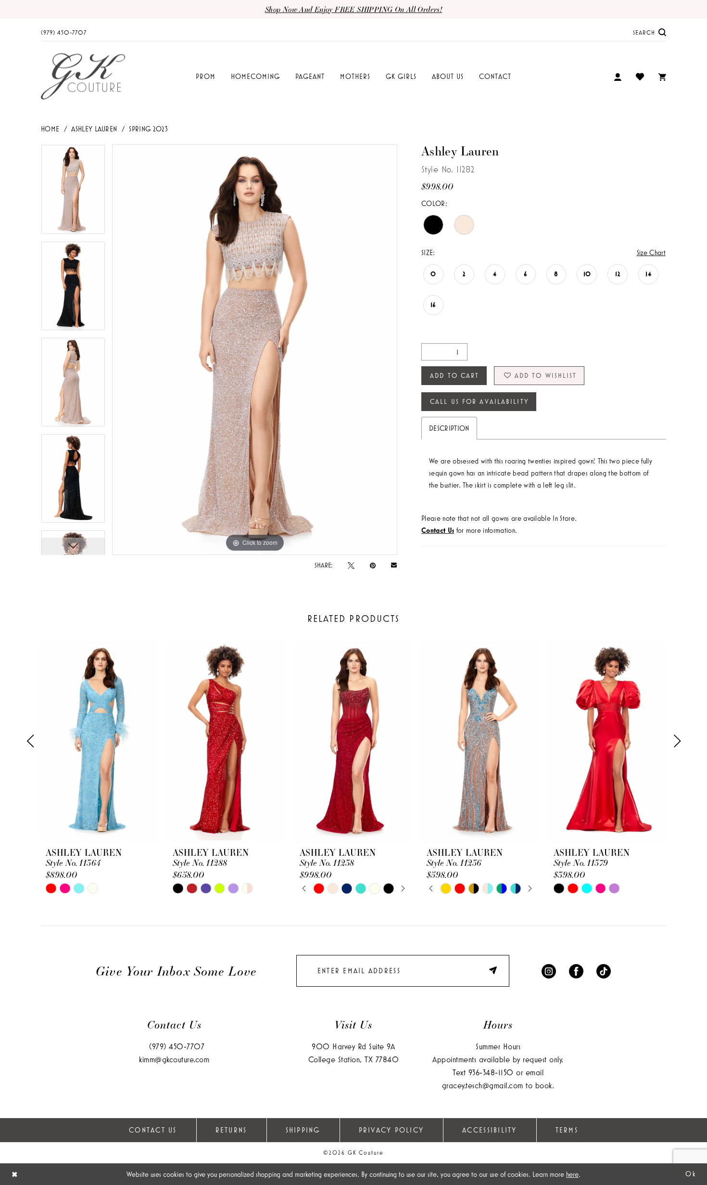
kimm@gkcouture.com (174, 1059)
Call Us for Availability (479, 401)
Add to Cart (454, 375)
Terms (567, 1130)
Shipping (303, 1130)
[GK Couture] (83, 76)
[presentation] (99, 741)
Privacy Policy (391, 1130)
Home (50, 129)
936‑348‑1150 (491, 1072)
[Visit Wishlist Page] (640, 76)
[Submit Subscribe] (494, 970)
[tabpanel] (73, 192)
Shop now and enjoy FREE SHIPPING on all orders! (353, 9)
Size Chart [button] (651, 252)
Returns (231, 1130)
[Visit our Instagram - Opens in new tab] (548, 970)
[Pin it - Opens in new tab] (372, 565)
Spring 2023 (148, 129)
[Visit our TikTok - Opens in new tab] (603, 970)
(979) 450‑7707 (176, 1046)
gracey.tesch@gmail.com (482, 1085)
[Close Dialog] (15, 1174)
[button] (617, 77)
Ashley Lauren (94, 129)
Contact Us (153, 1130)
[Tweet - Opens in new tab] (351, 565)
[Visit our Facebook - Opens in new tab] (576, 970)
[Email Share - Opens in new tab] (394, 565)
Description (449, 428)
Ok (690, 1174)
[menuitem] (64, 32)
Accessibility (489, 1130)
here (572, 1174)
